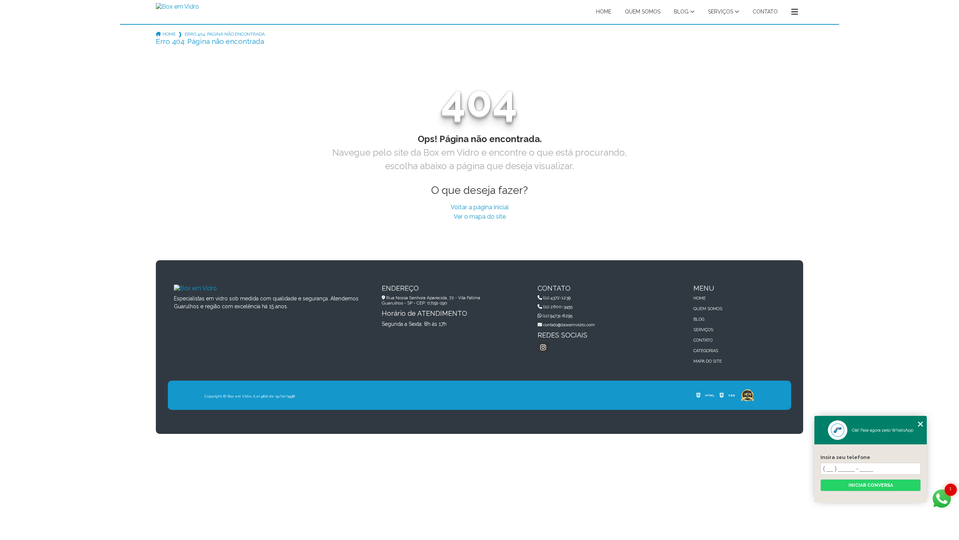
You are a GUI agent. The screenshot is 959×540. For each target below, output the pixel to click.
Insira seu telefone (845, 457)
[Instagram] (543, 347)
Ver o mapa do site (480, 216)
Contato (765, 12)
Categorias (705, 350)
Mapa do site (707, 361)
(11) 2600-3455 (557, 306)
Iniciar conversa (870, 485)
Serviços (720, 12)
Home (603, 12)
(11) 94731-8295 (557, 315)
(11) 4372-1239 (556, 297)
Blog (681, 12)
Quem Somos (642, 12)
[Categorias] (794, 12)
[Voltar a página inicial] (177, 9)
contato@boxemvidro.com (568, 324)
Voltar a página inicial (480, 207)
